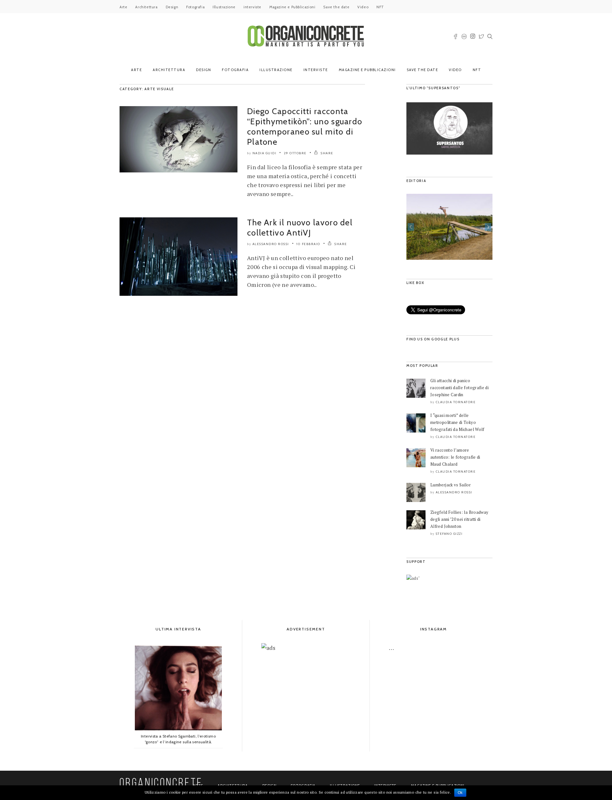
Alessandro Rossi (270, 244)
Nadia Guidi (264, 153)
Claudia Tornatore (456, 402)
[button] (411, 227)
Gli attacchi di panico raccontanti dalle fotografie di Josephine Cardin (459, 387)
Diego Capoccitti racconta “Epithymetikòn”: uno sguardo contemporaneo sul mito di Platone (304, 126)
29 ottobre (295, 153)
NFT (380, 7)
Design (172, 7)
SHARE (326, 153)
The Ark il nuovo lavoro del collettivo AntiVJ (300, 227)
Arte (123, 7)
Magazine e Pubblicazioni (292, 7)
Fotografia (195, 7)
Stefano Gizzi (449, 534)
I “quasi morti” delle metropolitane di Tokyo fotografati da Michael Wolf (457, 422)
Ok (460, 792)
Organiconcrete (161, 783)
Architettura (146, 7)
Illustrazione (224, 7)
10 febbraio (308, 244)
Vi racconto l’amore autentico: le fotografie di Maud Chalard (455, 457)
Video (362, 7)
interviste (252, 7)
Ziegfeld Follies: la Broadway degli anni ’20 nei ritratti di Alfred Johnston (459, 519)
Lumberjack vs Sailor (450, 485)
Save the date (336, 7)
